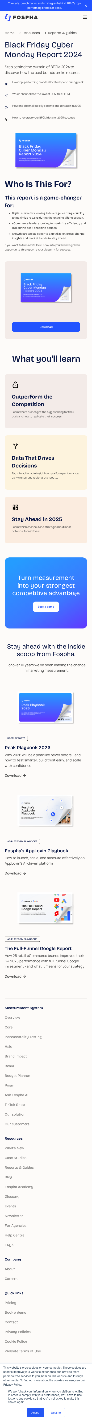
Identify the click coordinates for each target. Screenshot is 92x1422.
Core (9, 1027)
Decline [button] (56, 1412)
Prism (9, 1085)
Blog (8, 1177)
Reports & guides (62, 33)
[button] (85, 17)
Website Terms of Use (23, 1351)
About (10, 1269)
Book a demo (15, 1312)
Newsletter (14, 1216)
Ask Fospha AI (16, 1095)
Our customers (17, 1124)
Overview (12, 1017)
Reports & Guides (19, 1167)
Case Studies (15, 1158)
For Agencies (15, 1225)
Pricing (10, 1303)
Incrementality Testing (23, 1037)
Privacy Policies (18, 1332)
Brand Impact (16, 1056)
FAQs (9, 1245)
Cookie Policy (16, 1341)
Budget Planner (17, 1076)
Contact (11, 1322)
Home (9, 33)
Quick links (14, 1293)
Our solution (15, 1114)
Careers (11, 1279)
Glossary (12, 1196)
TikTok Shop (15, 1105)
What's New (14, 1148)
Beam (9, 1066)
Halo (8, 1046)
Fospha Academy (19, 1187)
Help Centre (14, 1235)
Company (13, 1259)
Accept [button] (35, 1412)
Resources (14, 1138)
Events (10, 1206)
